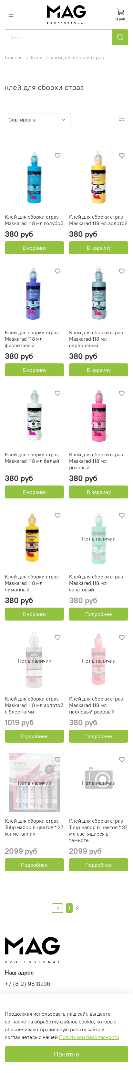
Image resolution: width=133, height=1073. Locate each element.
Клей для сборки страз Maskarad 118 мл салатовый (96, 583)
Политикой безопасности (89, 1037)
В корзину (34, 248)
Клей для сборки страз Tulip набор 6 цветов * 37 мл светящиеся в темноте (98, 830)
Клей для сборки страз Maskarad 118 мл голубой (34, 219)
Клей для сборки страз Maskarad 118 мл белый (32, 457)
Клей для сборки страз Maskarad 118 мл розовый (96, 461)
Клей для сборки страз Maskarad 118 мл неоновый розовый (96, 705)
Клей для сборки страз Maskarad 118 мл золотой (98, 219)
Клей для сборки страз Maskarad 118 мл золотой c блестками (34, 705)
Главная (14, 57)
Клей (37, 57)
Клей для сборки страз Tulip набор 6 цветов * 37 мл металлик (34, 827)
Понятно (66, 1054)
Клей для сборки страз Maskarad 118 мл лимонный (32, 583)
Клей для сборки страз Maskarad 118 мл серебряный (96, 338)
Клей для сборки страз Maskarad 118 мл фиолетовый (32, 338)
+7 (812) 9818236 (27, 983)
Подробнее (98, 614)
